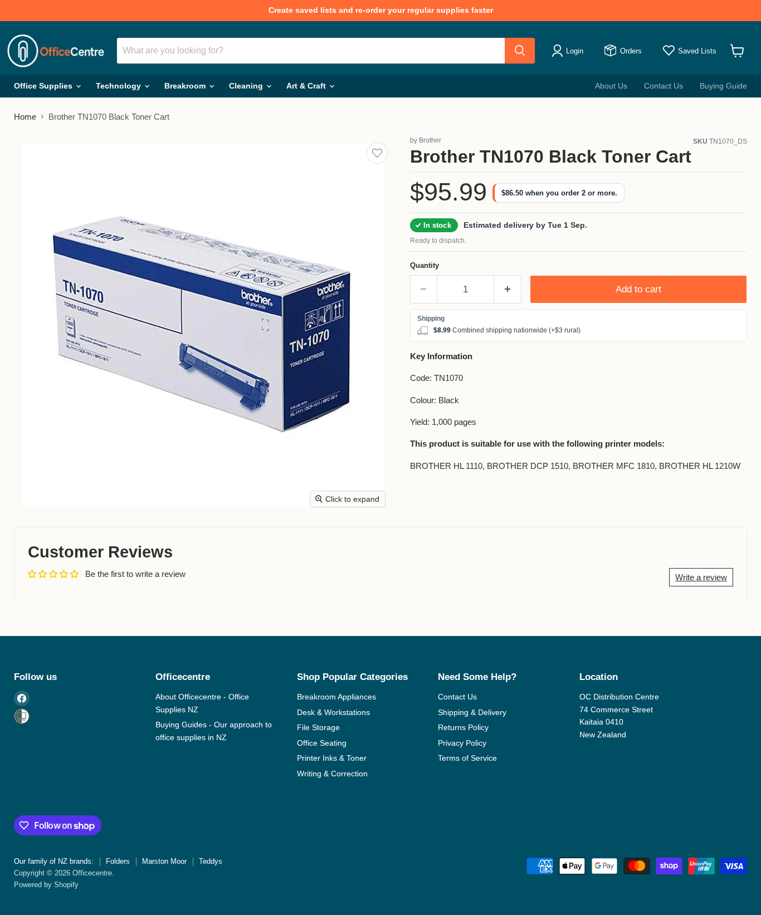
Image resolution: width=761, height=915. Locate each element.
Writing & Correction (332, 773)
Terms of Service (467, 757)
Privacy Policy (462, 742)
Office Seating (322, 742)
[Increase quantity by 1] (507, 289)
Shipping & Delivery (472, 712)
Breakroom (186, 85)
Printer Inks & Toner (332, 757)
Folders (118, 861)
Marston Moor (164, 861)
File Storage (318, 727)
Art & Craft (307, 85)
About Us (611, 85)
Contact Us (663, 85)
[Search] (520, 50)
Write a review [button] (701, 577)
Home (25, 116)
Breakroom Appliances (336, 696)
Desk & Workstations (333, 712)
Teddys (210, 861)
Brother (430, 140)
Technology (119, 85)
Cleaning (247, 85)
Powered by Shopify (46, 884)
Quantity (424, 265)
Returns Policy (463, 727)
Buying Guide (723, 85)
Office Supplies (44, 85)
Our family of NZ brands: (54, 861)
